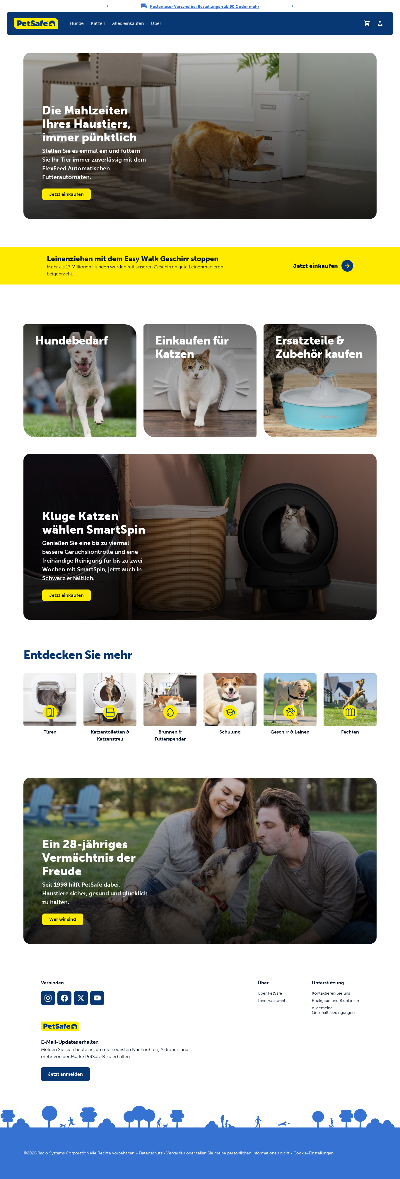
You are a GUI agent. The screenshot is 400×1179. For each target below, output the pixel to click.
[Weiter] (292, 6)
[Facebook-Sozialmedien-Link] (64, 998)
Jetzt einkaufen (66, 194)
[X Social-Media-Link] (81, 998)
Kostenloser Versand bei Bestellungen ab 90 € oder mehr (204, 6)
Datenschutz (151, 1153)
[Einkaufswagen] (367, 23)
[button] (76, 23)
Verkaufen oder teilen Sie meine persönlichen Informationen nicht (228, 1153)
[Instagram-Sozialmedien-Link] (48, 998)
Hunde (77, 23)
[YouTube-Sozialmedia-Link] (97, 998)
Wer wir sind (62, 919)
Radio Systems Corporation (63, 1153)
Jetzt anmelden (65, 1074)
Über (156, 23)
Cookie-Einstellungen (313, 1153)
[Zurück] (107, 6)
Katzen (98, 23)
